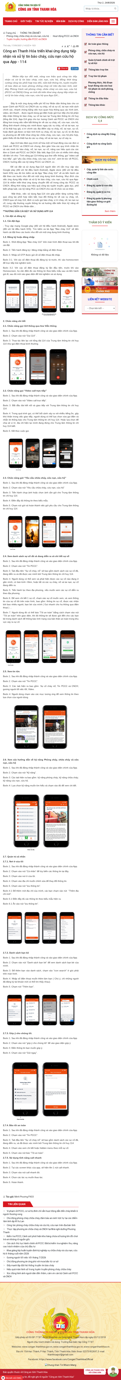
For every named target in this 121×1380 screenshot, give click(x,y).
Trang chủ (11, 21)
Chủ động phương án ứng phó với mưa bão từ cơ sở (32, 1261)
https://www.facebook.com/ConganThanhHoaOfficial (66, 1359)
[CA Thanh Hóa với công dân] (101, 1372)
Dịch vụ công (76, 21)
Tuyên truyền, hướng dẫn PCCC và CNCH (26, 39)
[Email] (77, 46)
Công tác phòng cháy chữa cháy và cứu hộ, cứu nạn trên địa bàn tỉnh (41, 1225)
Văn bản (60, 21)
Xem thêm (110, 211)
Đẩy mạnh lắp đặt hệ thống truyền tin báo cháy (30, 1265)
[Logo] (31, 6)
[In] (73, 46)
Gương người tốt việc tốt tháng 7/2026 (26, 1257)
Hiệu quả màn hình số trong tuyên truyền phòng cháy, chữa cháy (39, 1269)
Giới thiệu (26, 21)
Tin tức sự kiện (44, 21)
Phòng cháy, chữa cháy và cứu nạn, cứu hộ (27, 36)
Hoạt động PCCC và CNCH (66, 36)
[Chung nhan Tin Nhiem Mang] (60, 1365)
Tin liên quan (16, 1204)
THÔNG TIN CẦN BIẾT (30, 33)
